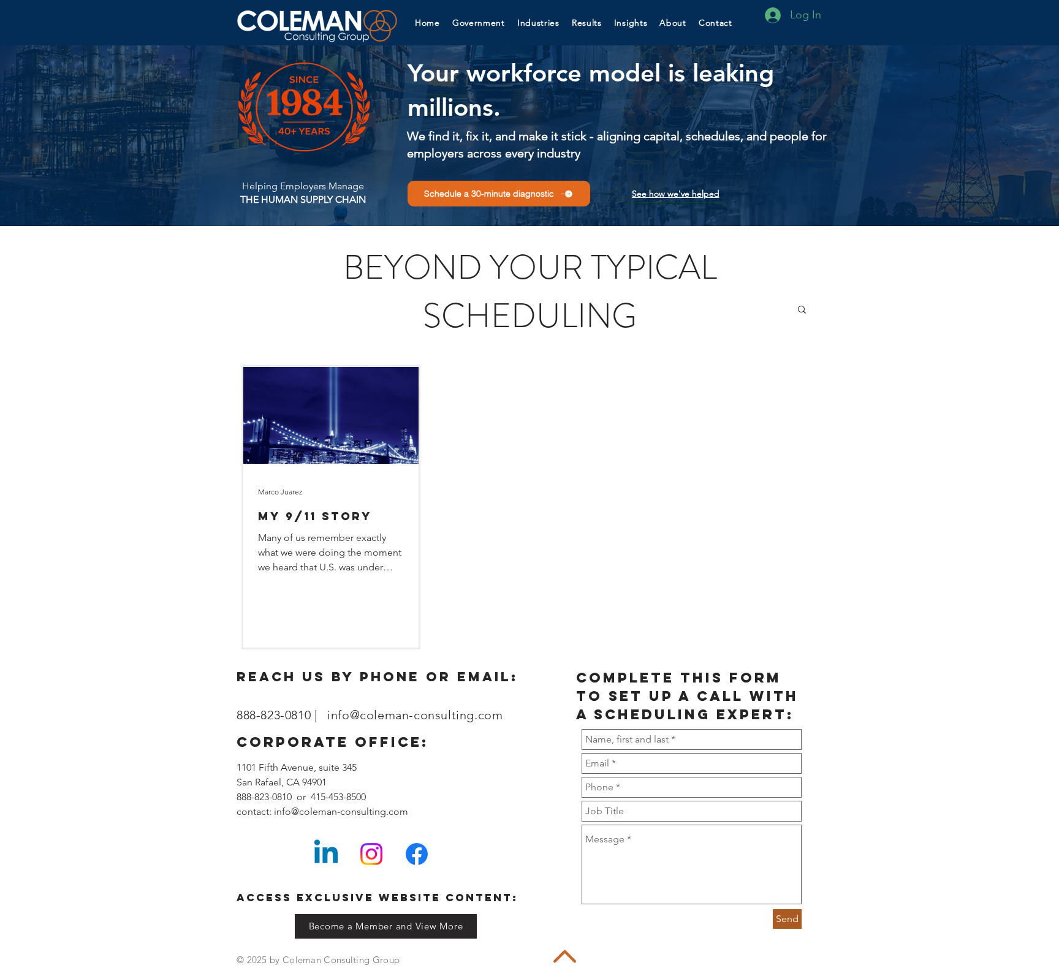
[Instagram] (371, 854)
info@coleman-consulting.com (415, 715)
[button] (631, 22)
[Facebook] (416, 854)
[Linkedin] (326, 854)
